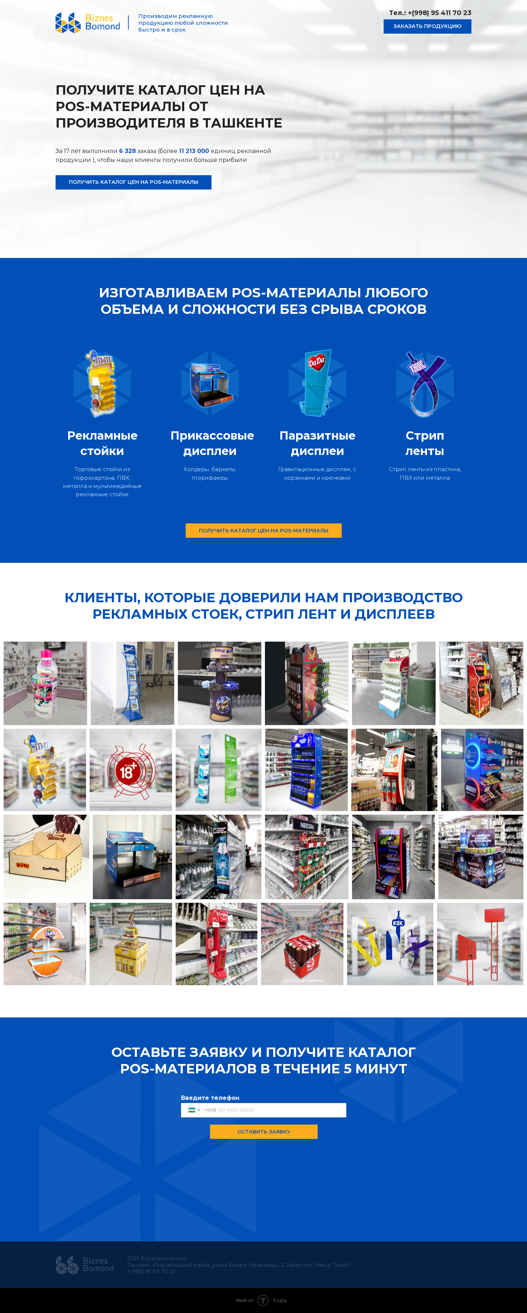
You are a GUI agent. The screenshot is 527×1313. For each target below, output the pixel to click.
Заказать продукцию (427, 26)
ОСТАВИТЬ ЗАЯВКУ (263, 1131)
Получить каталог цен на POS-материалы (133, 182)
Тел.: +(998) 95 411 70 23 (430, 13)
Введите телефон (210, 1097)
